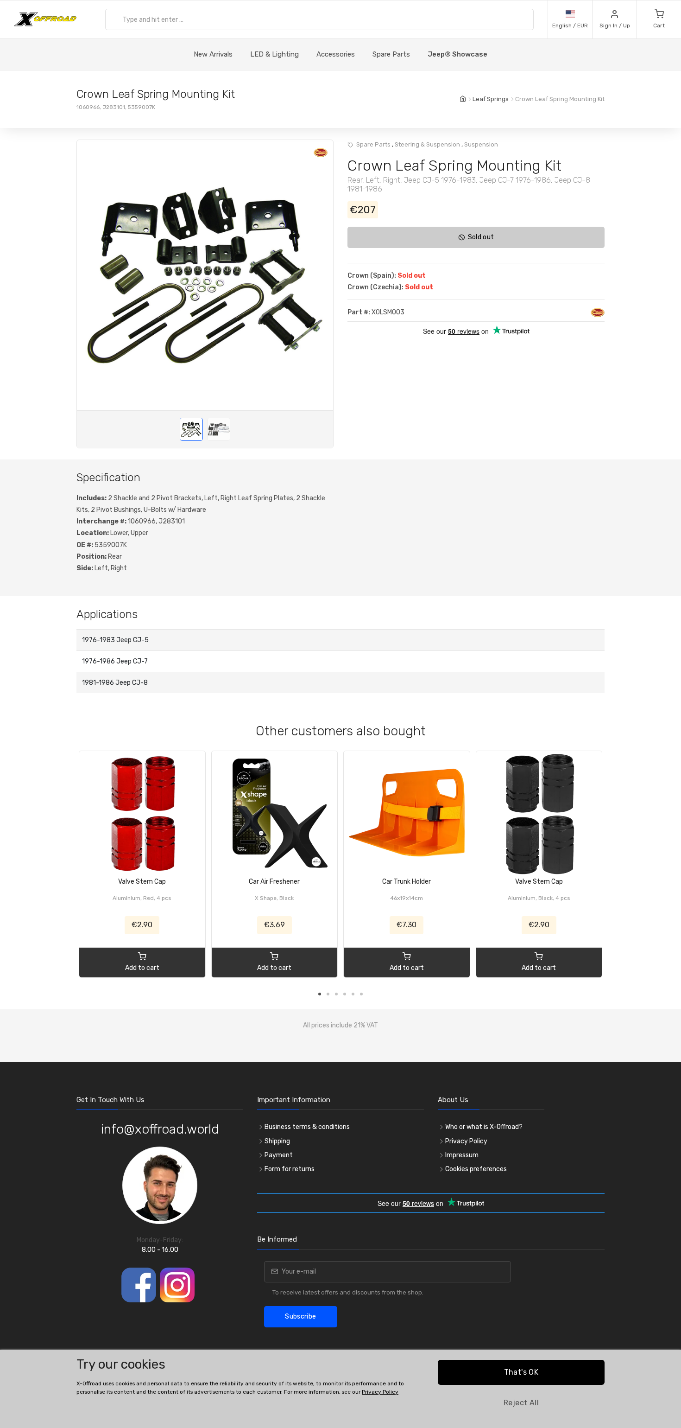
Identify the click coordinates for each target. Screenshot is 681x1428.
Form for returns (290, 1169)
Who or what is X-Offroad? (484, 1127)
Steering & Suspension (427, 144)
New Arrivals (213, 54)
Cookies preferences (476, 1169)
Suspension (481, 144)
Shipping (277, 1141)
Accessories (335, 54)
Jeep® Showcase (457, 54)
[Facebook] (138, 1285)
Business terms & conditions (307, 1127)
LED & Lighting (274, 54)
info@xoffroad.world (160, 1129)
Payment (279, 1155)
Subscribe (300, 1316)
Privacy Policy (466, 1141)
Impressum (462, 1155)
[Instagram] (177, 1285)
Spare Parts (391, 54)
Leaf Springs (491, 99)
